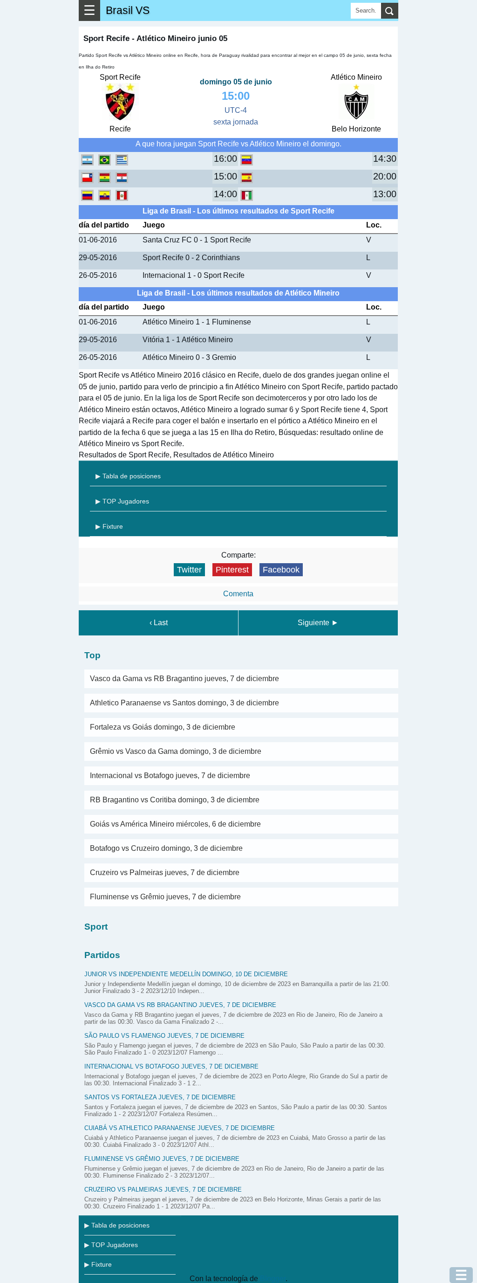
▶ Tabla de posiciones (128, 476)
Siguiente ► (318, 623)
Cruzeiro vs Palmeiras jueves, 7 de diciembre (164, 872)
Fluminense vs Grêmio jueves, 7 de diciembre (165, 897)
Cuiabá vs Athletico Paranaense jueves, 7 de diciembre (179, 1127)
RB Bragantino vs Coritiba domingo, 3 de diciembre (174, 800)
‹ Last (159, 623)
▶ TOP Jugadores (122, 501)
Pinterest (232, 569)
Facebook (281, 569)
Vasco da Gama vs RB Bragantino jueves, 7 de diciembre (184, 679)
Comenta (238, 594)
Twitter (189, 569)
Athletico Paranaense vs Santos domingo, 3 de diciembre (184, 703)
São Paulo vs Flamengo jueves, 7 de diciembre (164, 1035)
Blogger (273, 1279)
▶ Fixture (109, 526)
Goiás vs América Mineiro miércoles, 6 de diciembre (175, 824)
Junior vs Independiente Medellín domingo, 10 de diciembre (186, 974)
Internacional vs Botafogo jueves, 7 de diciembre (170, 775)
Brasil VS (128, 10)
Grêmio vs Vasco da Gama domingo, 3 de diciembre (175, 751)
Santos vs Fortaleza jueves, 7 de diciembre (160, 1097)
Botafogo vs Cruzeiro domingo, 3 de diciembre (166, 848)
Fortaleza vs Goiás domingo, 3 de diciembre (162, 727)
